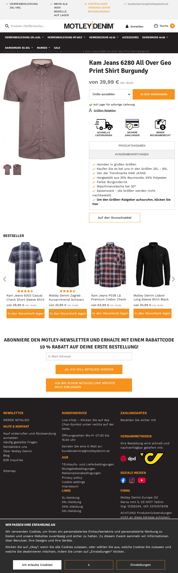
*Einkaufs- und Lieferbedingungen (88, 464)
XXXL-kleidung (72, 506)
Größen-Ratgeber (105, 110)
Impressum (70, 486)
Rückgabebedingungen (78, 468)
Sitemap (9, 471)
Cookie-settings (73, 482)
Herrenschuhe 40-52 (102, 37)
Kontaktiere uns (15, 446)
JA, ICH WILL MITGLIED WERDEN (89, 369)
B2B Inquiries (13, 460)
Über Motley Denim (18, 451)
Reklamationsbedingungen (81, 473)
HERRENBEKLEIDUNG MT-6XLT (65, 37)
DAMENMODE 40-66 (153, 37)
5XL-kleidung (71, 511)
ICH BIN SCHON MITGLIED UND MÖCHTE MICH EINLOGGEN (85, 385)
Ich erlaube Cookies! (37, 564)
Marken (42, 48)
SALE (57, 48)
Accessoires (130, 37)
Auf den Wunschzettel (114, 217)
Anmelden (136, 26)
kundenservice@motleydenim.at (148, 3)
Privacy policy (72, 477)
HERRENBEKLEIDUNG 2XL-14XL (23, 37)
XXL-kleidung (71, 502)
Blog (6, 455)
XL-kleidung (70, 497)
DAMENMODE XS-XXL (17, 48)
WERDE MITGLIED (16, 420)
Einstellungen (140, 564)
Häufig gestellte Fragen (20, 442)
